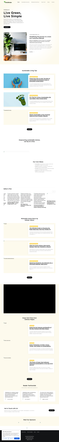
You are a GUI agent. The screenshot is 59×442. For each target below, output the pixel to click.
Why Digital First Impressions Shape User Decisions (22, 205)
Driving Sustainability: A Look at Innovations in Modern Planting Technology (36, 206)
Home (18, 2)
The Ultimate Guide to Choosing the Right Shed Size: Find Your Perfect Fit (40, 228)
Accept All (16, 438)
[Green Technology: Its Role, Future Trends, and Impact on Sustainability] (7, 340)
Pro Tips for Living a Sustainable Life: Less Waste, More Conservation (40, 98)
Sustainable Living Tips (25, 2)
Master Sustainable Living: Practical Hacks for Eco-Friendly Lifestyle (40, 115)
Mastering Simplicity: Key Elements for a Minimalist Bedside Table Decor (41, 263)
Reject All (11, 438)
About (48, 2)
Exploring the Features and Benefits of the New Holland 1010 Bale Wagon (40, 328)
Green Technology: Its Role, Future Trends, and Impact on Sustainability (40, 345)
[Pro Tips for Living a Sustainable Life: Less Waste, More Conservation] (17, 99)
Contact (53, 2)
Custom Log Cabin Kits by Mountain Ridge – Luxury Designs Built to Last (9, 203)
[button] (54, 191)
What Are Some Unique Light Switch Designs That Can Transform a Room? (40, 246)
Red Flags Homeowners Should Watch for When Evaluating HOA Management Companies (48, 202)
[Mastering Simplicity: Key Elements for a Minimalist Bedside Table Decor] (9, 258)
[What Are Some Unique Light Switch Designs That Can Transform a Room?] (17, 247)
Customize (5, 438)
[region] (11, 435)
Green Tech (43, 2)
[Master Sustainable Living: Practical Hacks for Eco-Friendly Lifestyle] (7, 110)
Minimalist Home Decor (35, 2)
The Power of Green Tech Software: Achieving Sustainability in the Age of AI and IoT (41, 364)
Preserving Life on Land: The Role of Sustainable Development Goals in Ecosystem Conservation (40, 80)
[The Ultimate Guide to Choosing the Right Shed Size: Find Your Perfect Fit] (5, 223)
